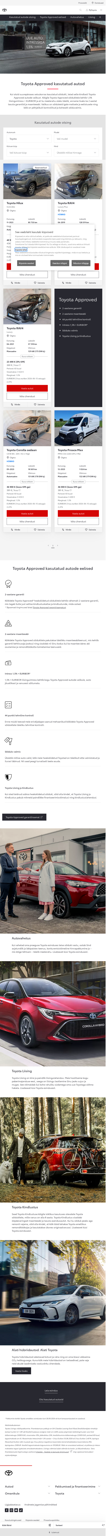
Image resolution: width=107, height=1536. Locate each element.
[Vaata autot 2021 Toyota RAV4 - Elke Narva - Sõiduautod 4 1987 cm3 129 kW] (27, 306)
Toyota (59, 1493)
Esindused (99, 3)
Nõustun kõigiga (81, 263)
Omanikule (12, 1493)
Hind (56, 146)
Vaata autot (27, 388)
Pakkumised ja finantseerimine (75, 1486)
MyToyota (93, 10)
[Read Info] (19, 365)
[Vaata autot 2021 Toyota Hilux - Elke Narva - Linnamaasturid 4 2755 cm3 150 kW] (27, 181)
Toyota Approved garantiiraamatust (49, 607)
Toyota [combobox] (13, 138)
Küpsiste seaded (32, 1520)
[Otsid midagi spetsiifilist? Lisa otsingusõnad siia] (80, 10)
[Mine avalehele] (4, 10)
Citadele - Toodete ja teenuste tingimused (54, 1452)
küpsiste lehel (21, 249)
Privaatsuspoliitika (51, 1520)
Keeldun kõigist (60, 263)
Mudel (56, 132)
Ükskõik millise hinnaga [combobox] (69, 152)
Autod (9, 1486)
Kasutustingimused (13, 1520)
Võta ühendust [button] (27, 274)
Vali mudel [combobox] (62, 138)
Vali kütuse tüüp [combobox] (18, 152)
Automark (11, 132)
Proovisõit (82, 3)
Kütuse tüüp (12, 146)
